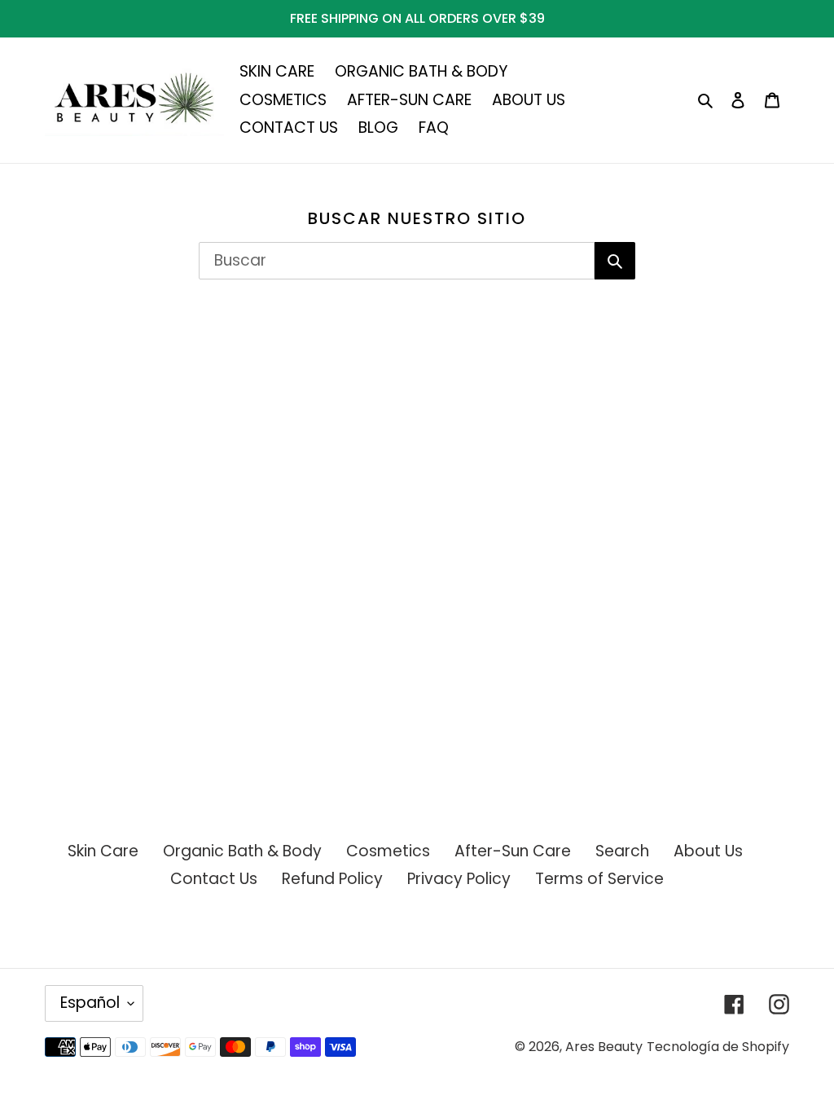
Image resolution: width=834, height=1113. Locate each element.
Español (90, 1003)
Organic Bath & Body (242, 851)
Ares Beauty (604, 1046)
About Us (708, 851)
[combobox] (397, 260)
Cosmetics (388, 851)
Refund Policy (332, 879)
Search (622, 851)
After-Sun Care (512, 851)
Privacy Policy (459, 879)
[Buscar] (615, 260)
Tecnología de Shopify (718, 1046)
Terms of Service (599, 879)
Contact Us (213, 879)
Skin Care (103, 851)
